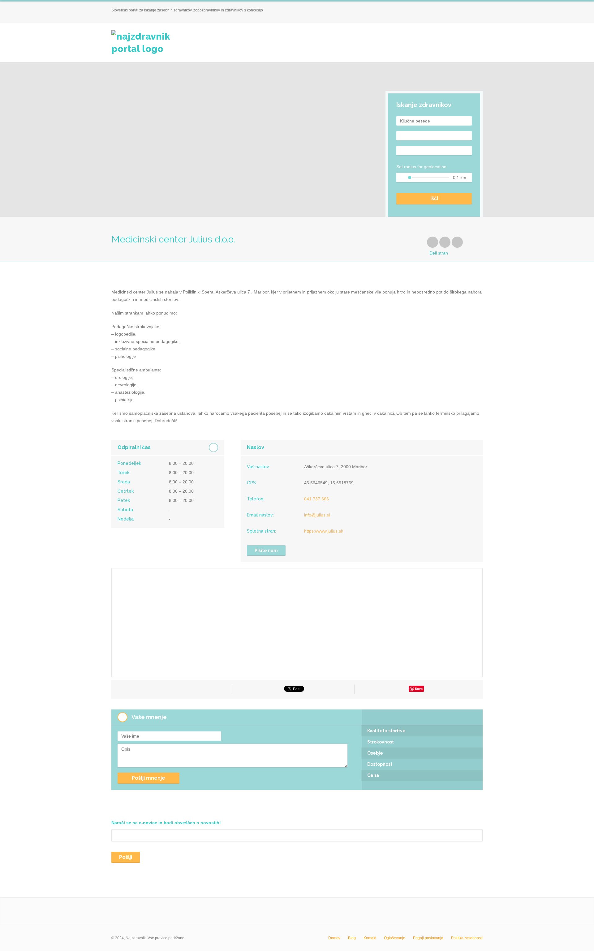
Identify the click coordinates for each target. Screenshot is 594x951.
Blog (352, 938)
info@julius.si (317, 514)
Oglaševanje (394, 938)
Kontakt (370, 938)
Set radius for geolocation (421, 166)
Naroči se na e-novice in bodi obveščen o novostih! (166, 822)
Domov (334, 938)
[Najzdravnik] (149, 42)
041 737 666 (316, 498)
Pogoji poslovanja (428, 938)
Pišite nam (266, 550)
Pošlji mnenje (148, 778)
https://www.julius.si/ (323, 531)
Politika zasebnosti (467, 938)
